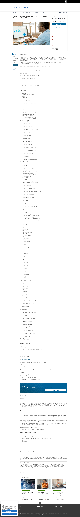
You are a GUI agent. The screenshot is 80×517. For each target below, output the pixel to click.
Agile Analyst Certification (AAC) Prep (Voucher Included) (28, 493)
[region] (9, 508)
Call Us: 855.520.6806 (63, 12)
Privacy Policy (41, 514)
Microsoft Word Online (26, 359)
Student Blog (60, 507)
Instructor (14, 60)
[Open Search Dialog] (66, 1)
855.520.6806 (15, 69)
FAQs (14, 62)
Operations (23, 12)
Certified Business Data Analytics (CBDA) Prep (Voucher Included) (58, 494)
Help (51, 509)
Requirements (15, 58)
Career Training (34, 507)
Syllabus (14, 56)
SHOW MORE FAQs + (23, 472)
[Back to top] (40, 506)
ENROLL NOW (59, 24)
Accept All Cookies (9, 511)
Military (51, 507)
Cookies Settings (9, 513)
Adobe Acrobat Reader (25, 360)
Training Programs (17, 12)
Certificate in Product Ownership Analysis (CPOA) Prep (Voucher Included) (43, 494)
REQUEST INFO (63, 48)
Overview (14, 54)
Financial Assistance (53, 508)
